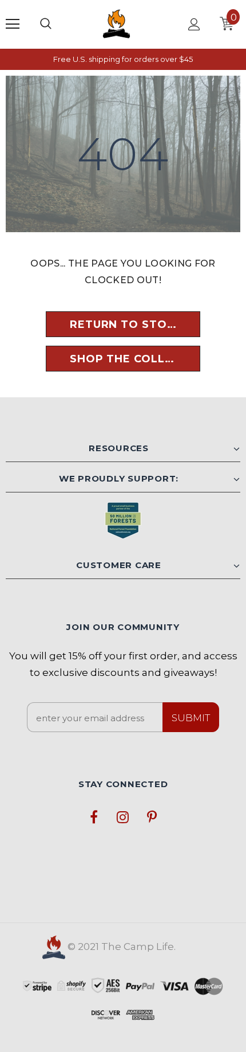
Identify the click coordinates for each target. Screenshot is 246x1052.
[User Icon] (194, 24)
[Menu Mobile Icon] (12, 24)
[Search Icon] (45, 24)
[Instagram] (123, 816)
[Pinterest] (152, 816)
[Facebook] (94, 816)
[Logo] (116, 24)
